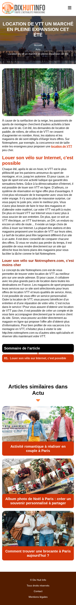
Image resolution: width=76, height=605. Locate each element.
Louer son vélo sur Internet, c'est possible (35, 358)
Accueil (38, 45)
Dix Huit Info (39, 579)
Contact (38, 591)
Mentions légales (38, 596)
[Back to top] (66, 595)
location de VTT (61, 146)
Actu (38, 49)
